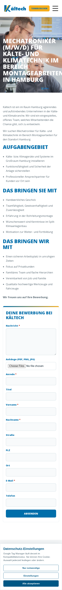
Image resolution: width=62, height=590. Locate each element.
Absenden (31, 513)
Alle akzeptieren (31, 583)
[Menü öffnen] (55, 8)
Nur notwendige (31, 568)
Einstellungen (31, 575)
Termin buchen (39, 8)
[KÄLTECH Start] (15, 8)
